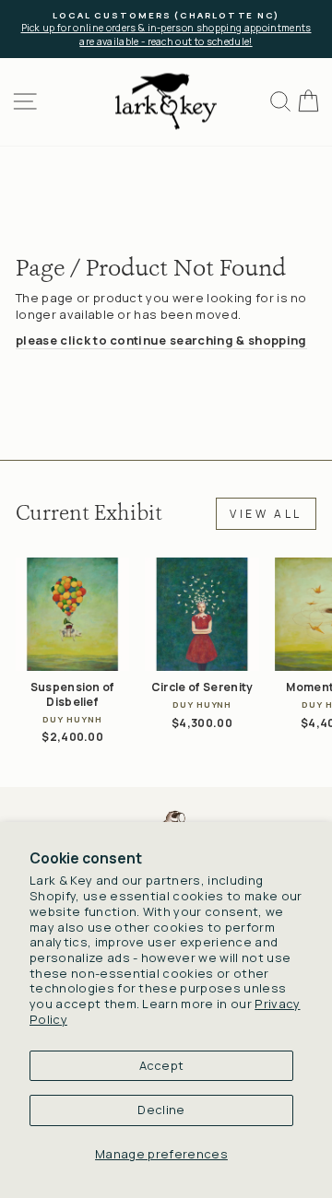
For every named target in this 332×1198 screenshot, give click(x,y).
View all (266, 514)
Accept (161, 1065)
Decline (160, 1109)
